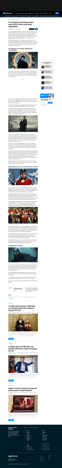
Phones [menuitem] (22, 13)
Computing (28, 432)
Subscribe (50, 102)
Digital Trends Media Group (13, 464)
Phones (28, 430)
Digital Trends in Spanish (45, 448)
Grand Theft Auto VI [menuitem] (8, 16)
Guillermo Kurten (18, 288)
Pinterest (33, 427)
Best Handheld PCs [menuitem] (28, 16)
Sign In (57, 13)
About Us (28, 443)
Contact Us (28, 445)
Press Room (49, 457)
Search (60, 13)
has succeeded (13, 134)
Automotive (28, 439)
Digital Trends (6, 14)
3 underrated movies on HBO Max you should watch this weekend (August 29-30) (48, 67)
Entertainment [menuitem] (31, 13)
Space (43, 433)
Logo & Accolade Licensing (30, 449)
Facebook (24, 427)
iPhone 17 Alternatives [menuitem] (43, 16)
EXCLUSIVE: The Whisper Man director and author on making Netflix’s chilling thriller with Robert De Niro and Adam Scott (48, 78)
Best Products (44, 436)
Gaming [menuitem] (26, 13)
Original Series (44, 439)
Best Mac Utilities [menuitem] (22, 16)
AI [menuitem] (14, 13)
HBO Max (17, 41)
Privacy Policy (43, 104)
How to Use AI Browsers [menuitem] (35, 16)
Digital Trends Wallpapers (45, 446)
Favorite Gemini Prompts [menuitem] (51, 16)
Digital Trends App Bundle (46, 449)
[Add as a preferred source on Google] (31, 29)
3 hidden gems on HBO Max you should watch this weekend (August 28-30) (48, 72)
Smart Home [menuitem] (45, 13)
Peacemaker (27, 280)
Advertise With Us (29, 446)
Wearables (44, 432)
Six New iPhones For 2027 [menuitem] (15, 16)
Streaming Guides (45, 435)
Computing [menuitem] (18, 13)
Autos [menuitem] (41, 13)
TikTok (31, 427)
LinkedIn (35, 427)
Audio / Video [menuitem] (37, 13)
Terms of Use (41, 460)
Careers (41, 455)
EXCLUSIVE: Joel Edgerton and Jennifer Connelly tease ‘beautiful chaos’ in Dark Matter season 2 (48, 83)
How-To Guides (44, 438)
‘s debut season (22, 242)
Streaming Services (11, 298)
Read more (11, 338)
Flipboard (37, 427)
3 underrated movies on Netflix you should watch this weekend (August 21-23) (48, 88)
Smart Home (28, 436)
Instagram (26, 427)
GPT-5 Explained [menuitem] (57, 16)
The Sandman (16, 280)
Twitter (28, 427)
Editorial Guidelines (29, 448)
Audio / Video (29, 435)
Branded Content (44, 445)
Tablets (43, 430)
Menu (1, 13)
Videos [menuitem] (50, 13)
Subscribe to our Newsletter (46, 443)
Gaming (28, 433)
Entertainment (29, 438)
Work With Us (41, 457)
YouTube (30, 427)
